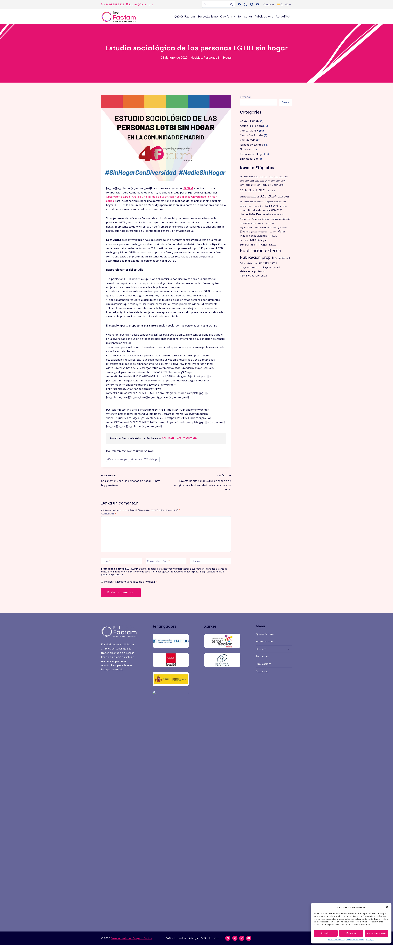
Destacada (263, 214)
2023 (262, 196)
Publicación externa (260, 250)
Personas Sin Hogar (218, 57)
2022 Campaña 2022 (248, 197)
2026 (286, 196)
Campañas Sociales (251, 135)
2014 (259, 185)
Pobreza (272, 245)
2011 (242, 185)
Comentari (108, 513)
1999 (276, 177)
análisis (253, 202)
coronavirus (245, 206)
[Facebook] (239, 4)
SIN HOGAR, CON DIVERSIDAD (179, 438)
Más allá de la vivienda (253, 235)
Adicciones (244, 202)
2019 (243, 190)
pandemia (272, 236)
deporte (243, 210)
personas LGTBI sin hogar (144, 459)
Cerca (285, 102)
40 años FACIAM (250, 121)
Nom (107, 561)
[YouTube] (257, 4)
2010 (283, 180)
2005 (257, 181)
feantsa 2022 (245, 223)
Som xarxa (244, 16)
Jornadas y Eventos (251, 144)
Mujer (281, 231)
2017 (276, 185)
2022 (271, 190)
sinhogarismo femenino (249, 267)
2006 (262, 181)
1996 (261, 177)
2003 (247, 181)
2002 (242, 181)
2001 (286, 177)
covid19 (276, 205)
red (288, 258)
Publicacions (264, 16)
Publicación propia (257, 257)
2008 (273, 181)
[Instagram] (251, 4)
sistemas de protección (253, 271)
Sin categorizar (249, 158)
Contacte (268, 4)
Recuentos (280, 258)
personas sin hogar (254, 244)
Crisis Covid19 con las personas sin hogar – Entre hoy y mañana (130, 480)
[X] (245, 4)
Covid (267, 206)
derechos (276, 210)
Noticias (196, 57)
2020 (252, 189)
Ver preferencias (376, 933)
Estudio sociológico (117, 459)
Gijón (253, 223)
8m (241, 177)
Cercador (245, 97)
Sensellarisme (208, 16)
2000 (281, 177)
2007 (267, 180)
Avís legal (370, 939)
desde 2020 (247, 214)
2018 (281, 185)
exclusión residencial (280, 219)
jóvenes (245, 231)
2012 (248, 185)
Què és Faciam (184, 16)
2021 (262, 190)
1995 (256, 177)
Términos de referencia (253, 275)
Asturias (260, 202)
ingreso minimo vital (249, 227)
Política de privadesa (355, 939)
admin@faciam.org (196, 571)
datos (284, 206)
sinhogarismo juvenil (270, 267)
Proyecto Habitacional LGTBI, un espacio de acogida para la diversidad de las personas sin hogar (202, 482)
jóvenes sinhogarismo (259, 232)
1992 (246, 177)
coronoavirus (258, 206)
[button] (386, 907)
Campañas (269, 202)
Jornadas (282, 227)
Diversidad (278, 214)
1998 (271, 177)
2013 (253, 185)
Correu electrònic (158, 561)
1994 (251, 177)
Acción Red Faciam (251, 126)
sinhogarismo (268, 263)
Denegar (351, 933)
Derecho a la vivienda (259, 209)
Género (260, 223)
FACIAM (188, 188)
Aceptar (325, 933)
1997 (266, 177)
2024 (272, 196)
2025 (280, 196)
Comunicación (280, 202)
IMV (273, 223)
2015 (265, 185)
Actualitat (283, 16)
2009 (278, 181)
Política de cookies (336, 939)
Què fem (261, 649)
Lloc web (197, 561)
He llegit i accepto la (130, 581)
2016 (270, 185)
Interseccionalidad (268, 227)
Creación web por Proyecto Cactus (131, 938)
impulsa (268, 223)
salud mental (252, 263)
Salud (242, 263)
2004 (252, 181)
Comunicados (248, 140)
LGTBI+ (273, 231)
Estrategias (245, 219)
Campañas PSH (249, 130)
